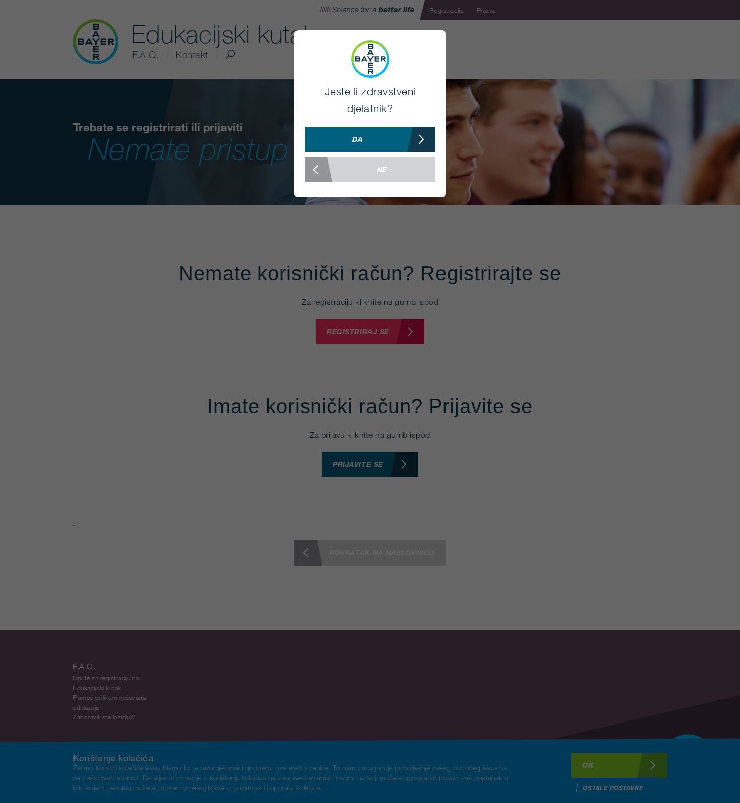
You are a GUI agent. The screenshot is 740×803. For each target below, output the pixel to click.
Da (357, 139)
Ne (382, 169)
